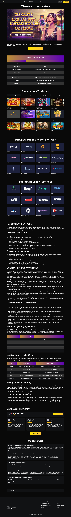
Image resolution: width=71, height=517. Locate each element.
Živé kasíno (27, 95)
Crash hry (42, 95)
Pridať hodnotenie (58, 414)
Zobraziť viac (35, 433)
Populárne (13, 95)
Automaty (57, 95)
